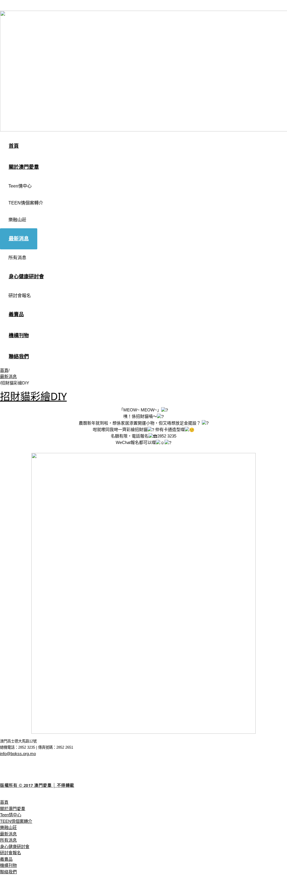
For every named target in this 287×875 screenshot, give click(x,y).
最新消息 (8, 376)
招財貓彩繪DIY (33, 396)
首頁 (4, 370)
